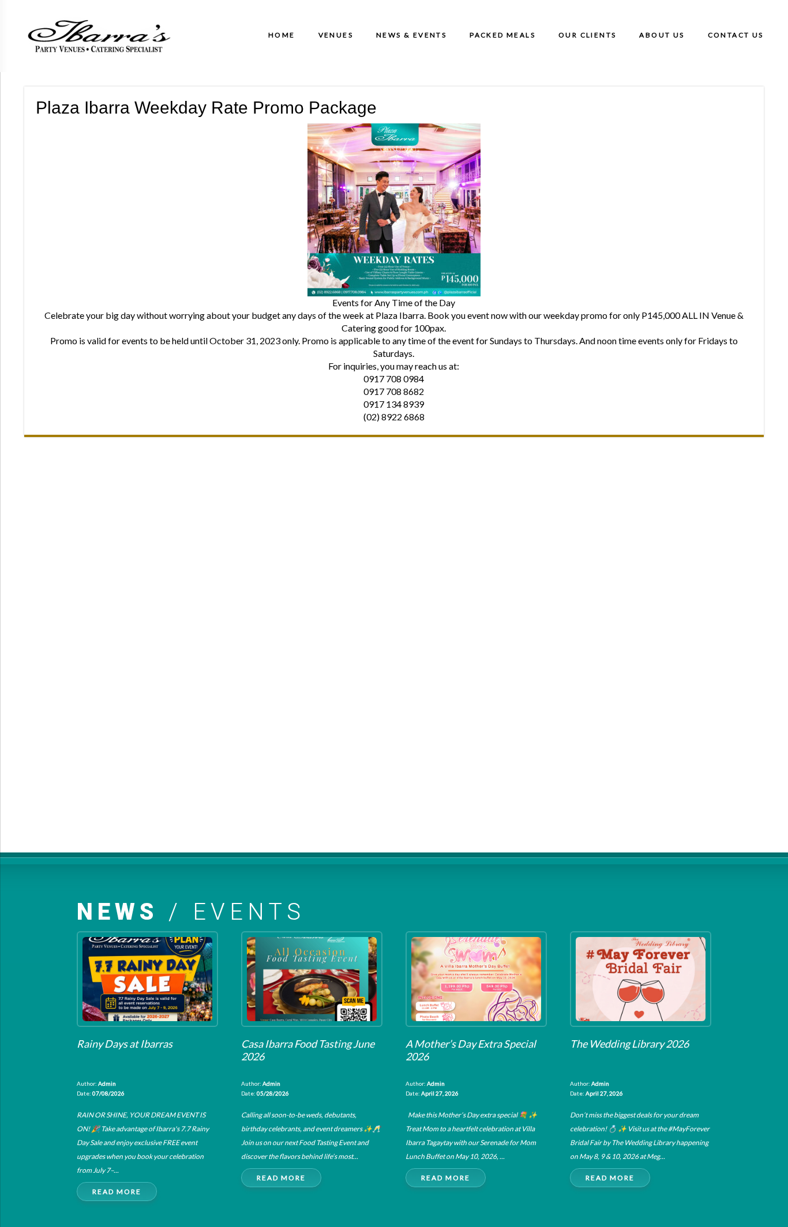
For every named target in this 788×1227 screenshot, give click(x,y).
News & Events (411, 35)
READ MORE (116, 1191)
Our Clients (587, 35)
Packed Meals (502, 35)
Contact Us (736, 35)
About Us (661, 35)
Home (281, 35)
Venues (335, 35)
